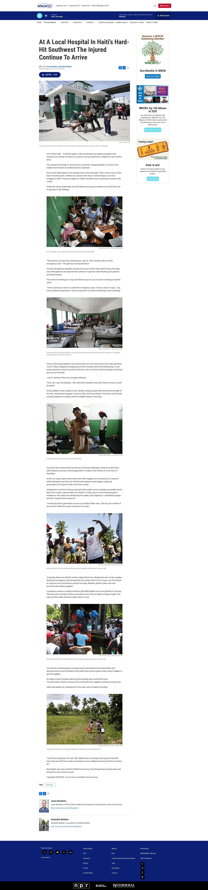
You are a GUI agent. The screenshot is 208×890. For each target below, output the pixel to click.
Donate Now (144, 848)
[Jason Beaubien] (44, 806)
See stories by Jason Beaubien (64, 808)
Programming (50, 22)
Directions (86, 858)
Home (39, 22)
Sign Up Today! (153, 76)
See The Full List (152, 129)
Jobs (113, 863)
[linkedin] (142, 877)
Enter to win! (153, 165)
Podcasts (77, 22)
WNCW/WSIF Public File (148, 853)
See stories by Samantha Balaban (66, 826)
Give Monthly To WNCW (153, 70)
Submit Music (122, 22)
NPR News (49, 785)
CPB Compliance (146, 858)
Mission (114, 848)
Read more (153, 178)
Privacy (85, 868)
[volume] (46, 15)
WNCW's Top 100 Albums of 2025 (153, 110)
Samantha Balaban (65, 66)
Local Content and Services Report (123, 858)
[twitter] (142, 873)
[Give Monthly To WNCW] (153, 50)
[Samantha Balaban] (44, 824)
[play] (39, 15)
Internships (115, 868)
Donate (165, 6)
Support (64, 22)
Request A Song (137, 22)
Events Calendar (106, 22)
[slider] (49, 15)
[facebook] (142, 864)
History (85, 863)
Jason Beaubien (51, 66)
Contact (90, 22)
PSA (84, 853)
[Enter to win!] (153, 149)
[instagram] (142, 868)
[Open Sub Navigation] (58, 22)
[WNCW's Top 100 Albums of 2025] (153, 94)
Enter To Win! (152, 22)
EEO (113, 853)
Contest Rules (88, 873)
